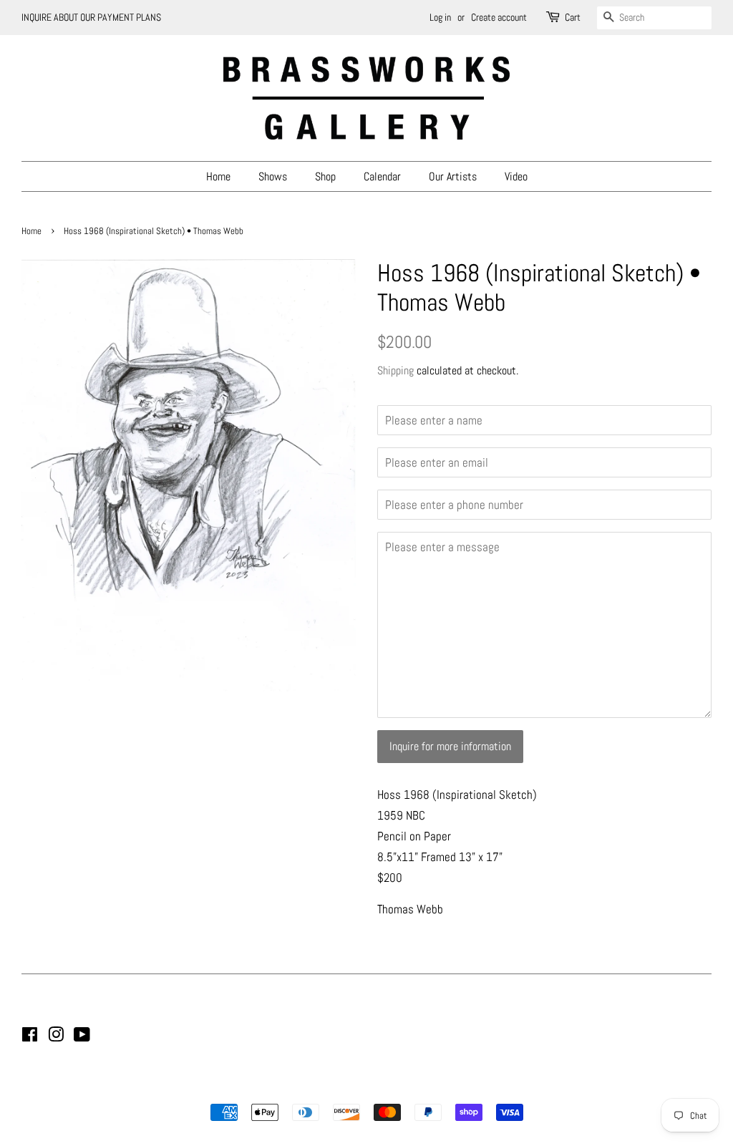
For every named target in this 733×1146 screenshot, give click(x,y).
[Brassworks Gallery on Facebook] (29, 1037)
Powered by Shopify (439, 1088)
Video (516, 176)
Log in (440, 17)
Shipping (395, 370)
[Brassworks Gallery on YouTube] (82, 1037)
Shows (272, 176)
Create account (499, 17)
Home (218, 176)
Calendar (382, 176)
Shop (325, 176)
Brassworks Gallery (364, 1088)
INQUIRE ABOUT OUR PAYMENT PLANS (91, 17)
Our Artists (453, 176)
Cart (573, 17)
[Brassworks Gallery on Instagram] (56, 1037)
